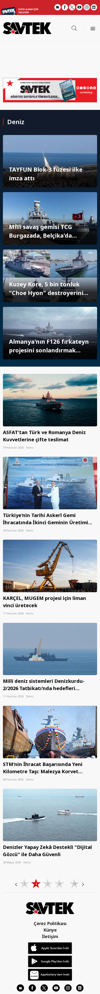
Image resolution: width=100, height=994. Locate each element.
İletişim (50, 936)
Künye (50, 930)
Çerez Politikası (50, 923)
